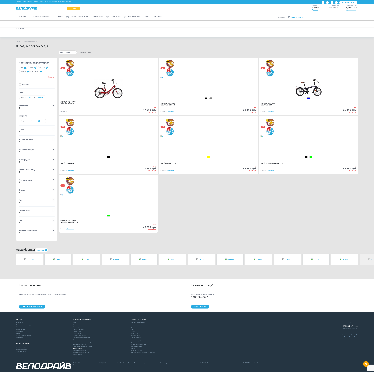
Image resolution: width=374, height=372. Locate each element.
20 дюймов (122, 33)
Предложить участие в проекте (81, 337)
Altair (113, 33)
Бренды (18, 333)
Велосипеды (19, 322)
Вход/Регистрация (348, 2)
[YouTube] (327, 2)
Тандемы (249, 24)
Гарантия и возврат (32, 1)
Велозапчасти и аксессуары (24, 325)
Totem (235, 33)
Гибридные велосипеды (184, 24)
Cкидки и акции (135, 325)
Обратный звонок (200, 306)
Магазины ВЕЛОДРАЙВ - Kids (81, 352)
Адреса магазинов (136, 337)
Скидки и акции (53, 1)
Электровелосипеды (129, 24)
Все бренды (40, 250)
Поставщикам (77, 333)
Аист (26, 33)
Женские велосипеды (113, 24)
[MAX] (336, 2)
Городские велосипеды (95, 24)
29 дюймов (166, 33)
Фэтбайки (219, 24)
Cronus (59, 33)
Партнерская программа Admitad (82, 346)
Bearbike (244, 33)
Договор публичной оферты (138, 344)
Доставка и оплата (21, 1)
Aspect (227, 33)
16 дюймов (155, 33)
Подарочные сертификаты (23, 335)
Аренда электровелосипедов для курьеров (143, 352)
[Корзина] (355, 16)
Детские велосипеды (58, 24)
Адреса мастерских (136, 346)
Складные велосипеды (24, 24)
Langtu (219, 33)
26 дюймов (144, 33)
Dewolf (187, 33)
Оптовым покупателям (79, 335)
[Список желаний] (350, 16)
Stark (91, 33)
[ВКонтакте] (323, 2)
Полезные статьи (135, 335)
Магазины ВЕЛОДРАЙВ (79, 350)
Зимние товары (20, 329)
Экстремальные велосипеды (203, 24)
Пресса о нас (77, 331)
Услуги (46, 1)
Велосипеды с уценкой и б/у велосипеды (280, 24)
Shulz (43, 33)
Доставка (315, 10)
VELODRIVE (254, 33)
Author (75, 33)
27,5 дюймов (177, 33)
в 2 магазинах (170, 170)
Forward (35, 33)
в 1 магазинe (170, 111)
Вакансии (76, 325)
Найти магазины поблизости (32, 306)
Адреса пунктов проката (137, 340)
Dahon (51, 33)
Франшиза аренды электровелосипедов (84, 340)
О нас (74, 322)
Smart (83, 33)
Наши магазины (20, 4)
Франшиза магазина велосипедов (83, 342)
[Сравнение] (345, 16)
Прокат (41, 1)
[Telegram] (332, 2)
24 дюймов (133, 33)
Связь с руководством (79, 327)
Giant (105, 33)
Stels (19, 33)
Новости (133, 329)
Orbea (195, 33)
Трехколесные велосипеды (234, 24)
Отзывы (133, 331)
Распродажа (19, 337)
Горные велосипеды (41, 24)
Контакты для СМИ (78, 329)
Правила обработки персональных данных (142, 342)
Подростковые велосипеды (76, 24)
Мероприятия (134, 333)
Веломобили (259, 24)
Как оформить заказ (21, 349)
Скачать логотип (77, 354)
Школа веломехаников (79, 344)
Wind (210, 33)
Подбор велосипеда (136, 350)
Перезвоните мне (351, 10)
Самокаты (19, 327)
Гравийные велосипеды (147, 24)
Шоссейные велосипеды (165, 24)
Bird (98, 33)
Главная (18, 41)
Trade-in (133, 348)
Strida (67, 33)
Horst (203, 33)
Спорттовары (19, 331)
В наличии (25, 84)
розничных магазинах (236, 363)
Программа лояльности (64, 1)
